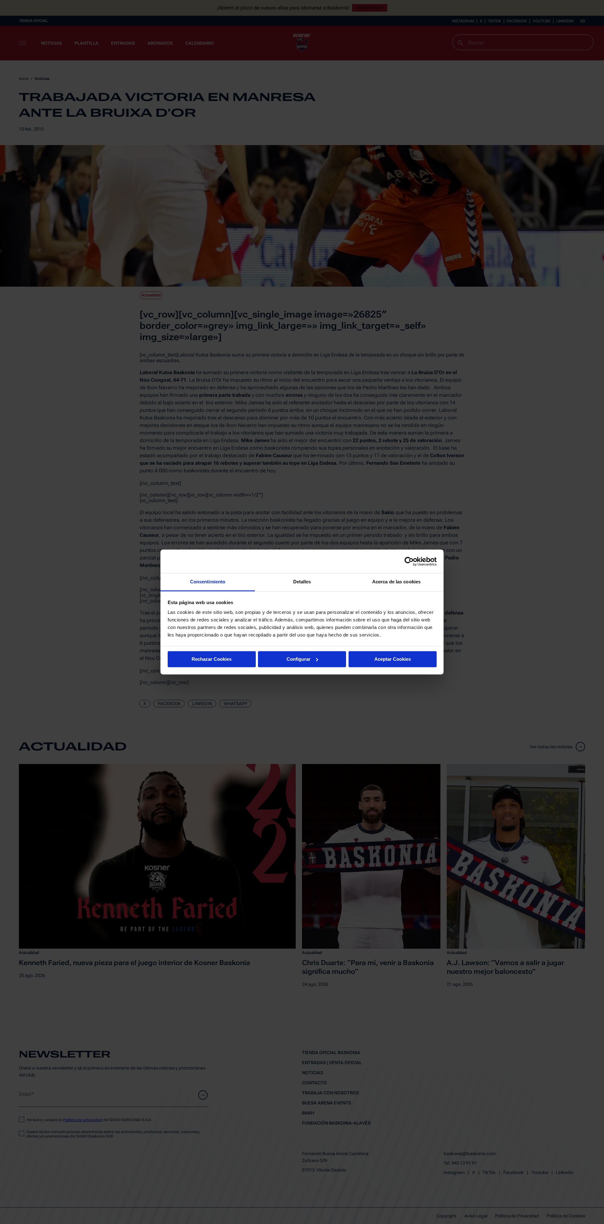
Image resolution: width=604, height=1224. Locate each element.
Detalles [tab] (302, 581)
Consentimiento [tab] (207, 581)
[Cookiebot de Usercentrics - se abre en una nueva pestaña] (409, 561)
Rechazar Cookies (212, 659)
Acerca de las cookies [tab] (396, 581)
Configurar (298, 659)
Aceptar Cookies (392, 659)
